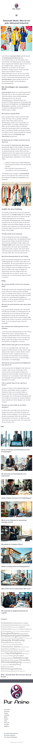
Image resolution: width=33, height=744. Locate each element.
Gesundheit (6, 642)
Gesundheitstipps (16, 642)
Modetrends (5, 651)
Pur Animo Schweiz (9, 735)
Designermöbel (15, 627)
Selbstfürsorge (21, 658)
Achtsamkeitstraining (8, 625)
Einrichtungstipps (6, 631)
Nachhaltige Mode (17, 651)
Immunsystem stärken (10, 647)
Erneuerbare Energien (6, 638)
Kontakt (6, 724)
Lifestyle (6, 715)
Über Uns (7, 722)
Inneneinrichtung (25, 646)
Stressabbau (24, 660)
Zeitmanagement (20, 671)
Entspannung (23, 633)
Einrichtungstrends (16, 631)
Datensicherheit (6, 627)
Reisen (6, 719)
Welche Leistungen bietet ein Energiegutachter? (15, 566)
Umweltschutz (15, 664)
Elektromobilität (25, 631)
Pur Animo (7, 709)
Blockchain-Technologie (23, 625)
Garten (6, 713)
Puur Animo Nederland (10, 737)
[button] (16, 15)
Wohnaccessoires (7, 667)
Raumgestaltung (7, 658)
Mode (2, 674)
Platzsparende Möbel (16, 656)
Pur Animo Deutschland (11, 733)
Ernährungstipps (18, 638)
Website (6, 726)
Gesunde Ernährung (13, 640)
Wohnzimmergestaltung (8, 671)
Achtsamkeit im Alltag (20, 623)
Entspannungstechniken (15, 635)
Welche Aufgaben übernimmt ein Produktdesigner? (16, 498)
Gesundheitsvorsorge (6, 644)
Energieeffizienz (10, 633)
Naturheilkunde (4, 655)
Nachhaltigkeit (14, 653)
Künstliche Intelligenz (9, 649)
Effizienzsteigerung (26, 629)
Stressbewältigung (11, 662)
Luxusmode (21, 649)
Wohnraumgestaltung (11, 669)
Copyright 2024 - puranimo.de (16, 742)
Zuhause (6, 711)
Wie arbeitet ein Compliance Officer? (12, 544)
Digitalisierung (15, 629)
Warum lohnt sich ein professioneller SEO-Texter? (16, 588)
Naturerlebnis (25, 653)
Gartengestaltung (28, 638)
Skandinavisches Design (10, 660)
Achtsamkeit (6, 623)
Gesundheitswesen (17, 644)
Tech (5, 720)
